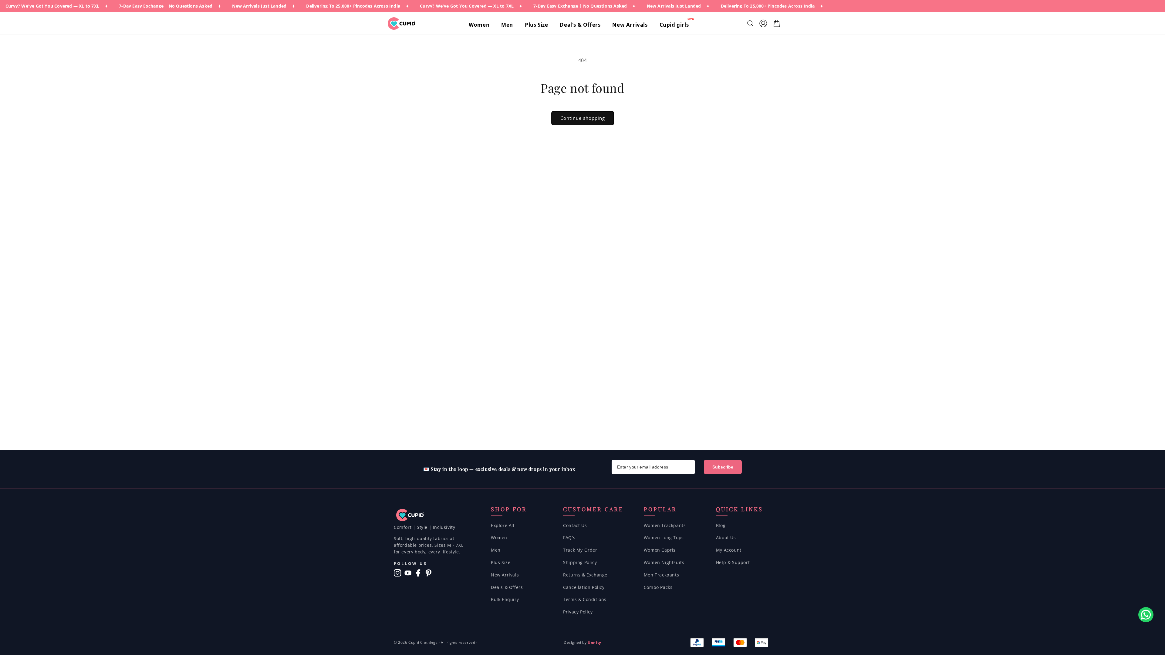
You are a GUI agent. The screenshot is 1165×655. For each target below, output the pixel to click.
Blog (720, 525)
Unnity (594, 642)
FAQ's (569, 537)
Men (496, 550)
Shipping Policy (580, 562)
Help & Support (733, 562)
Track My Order (580, 550)
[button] (481, 25)
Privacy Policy (578, 612)
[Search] (751, 23)
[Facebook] (418, 573)
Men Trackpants (661, 575)
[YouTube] (408, 573)
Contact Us (575, 525)
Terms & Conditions (584, 599)
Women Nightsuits (664, 562)
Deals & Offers (507, 587)
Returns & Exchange (585, 575)
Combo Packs (658, 587)
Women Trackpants (665, 525)
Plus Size (500, 562)
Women (499, 537)
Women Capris (660, 550)
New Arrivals (505, 575)
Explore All (503, 525)
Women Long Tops (664, 537)
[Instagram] (397, 573)
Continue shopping (582, 118)
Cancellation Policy (583, 587)
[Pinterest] (428, 573)
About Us (726, 537)
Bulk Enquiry (505, 599)
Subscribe (722, 467)
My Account (728, 550)
